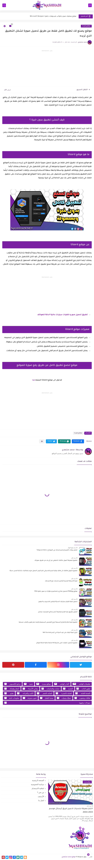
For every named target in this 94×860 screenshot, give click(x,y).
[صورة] (85, 551)
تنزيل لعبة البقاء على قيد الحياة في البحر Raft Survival (60, 632)
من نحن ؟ (40, 792)
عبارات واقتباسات (51, 689)
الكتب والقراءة (25, 693)
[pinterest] (13, 665)
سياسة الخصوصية (37, 784)
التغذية (68, 689)
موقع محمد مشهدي (69, 857)
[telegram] (21, 857)
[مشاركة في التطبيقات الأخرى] (42, 441)
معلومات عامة (12, 698)
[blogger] (25, 857)
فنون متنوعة (30, 698)
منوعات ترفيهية (47, 703)
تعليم (9, 693)
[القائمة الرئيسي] (90, 5)
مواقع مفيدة (86, 26)
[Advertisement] (47, 69)
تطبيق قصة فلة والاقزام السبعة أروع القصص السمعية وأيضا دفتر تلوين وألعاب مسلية (48, 622)
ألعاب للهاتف (62, 684)
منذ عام (73, 558)
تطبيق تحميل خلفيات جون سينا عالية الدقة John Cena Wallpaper (53, 16)
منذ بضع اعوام (72, 547)
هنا (33, 380)
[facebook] (36, 665)
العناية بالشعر (45, 693)
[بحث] (4, 5)
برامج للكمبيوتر (12, 684)
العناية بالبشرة (64, 693)
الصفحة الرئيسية (38, 780)
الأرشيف (41, 796)
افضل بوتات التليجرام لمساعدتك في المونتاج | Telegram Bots (57, 550)
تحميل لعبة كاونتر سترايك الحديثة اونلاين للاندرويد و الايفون (57, 601)
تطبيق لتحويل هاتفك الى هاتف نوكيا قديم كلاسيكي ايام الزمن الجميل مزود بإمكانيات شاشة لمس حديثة (43, 571)
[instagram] (58, 665)
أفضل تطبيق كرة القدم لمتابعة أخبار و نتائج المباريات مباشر (57, 612)
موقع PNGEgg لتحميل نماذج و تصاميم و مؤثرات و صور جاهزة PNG (55, 591)
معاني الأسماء (31, 689)
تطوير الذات (83, 689)
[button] (78, 441)
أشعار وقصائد (12, 689)
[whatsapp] (17, 857)
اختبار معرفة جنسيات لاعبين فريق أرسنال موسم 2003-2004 (71, 810)
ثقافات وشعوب (82, 698)
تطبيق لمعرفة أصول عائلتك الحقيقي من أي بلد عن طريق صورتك (56, 560)
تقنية (29, 684)
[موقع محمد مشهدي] (47, 5)
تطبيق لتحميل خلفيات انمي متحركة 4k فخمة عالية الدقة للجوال (56, 643)
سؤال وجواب (64, 698)
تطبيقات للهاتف (81, 684)
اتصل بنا (41, 800)
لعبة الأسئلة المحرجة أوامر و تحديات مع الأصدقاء (61, 581)
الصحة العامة (83, 693)
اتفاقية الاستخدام (38, 788)
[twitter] (81, 665)
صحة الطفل (47, 698)
